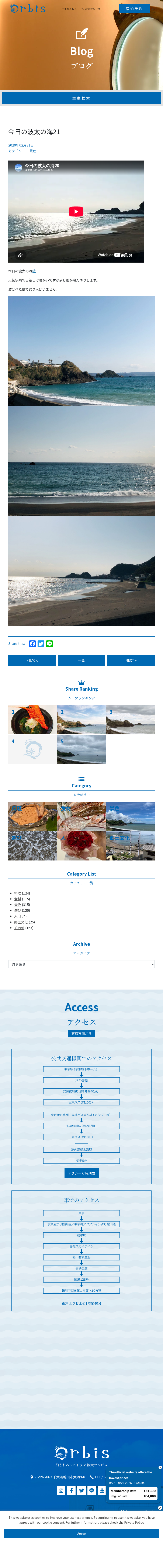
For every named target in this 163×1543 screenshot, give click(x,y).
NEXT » (131, 660)
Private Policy (133, 1522)
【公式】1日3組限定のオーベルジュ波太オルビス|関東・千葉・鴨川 (61, 8)
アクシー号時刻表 (81, 1173)
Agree (81, 1533)
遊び (17, 910)
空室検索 (81, 98)
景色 (33, 150)
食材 (17, 898)
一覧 (81, 660)
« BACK (32, 660)
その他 (19, 927)
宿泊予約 (134, 8)
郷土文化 (21, 921)
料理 (17, 893)
